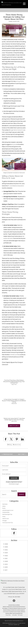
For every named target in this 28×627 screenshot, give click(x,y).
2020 (6, 561)
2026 (6, 544)
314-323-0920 (16, 597)
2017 (6, 570)
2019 (6, 564)
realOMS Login (17, 624)
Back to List (14, 425)
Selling (9, 444)
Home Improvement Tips (7, 522)
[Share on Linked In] (22, 439)
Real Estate (4, 504)
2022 (6, 555)
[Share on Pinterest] (17, 439)
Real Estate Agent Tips (7, 514)
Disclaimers (11, 624)
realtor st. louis (17, 444)
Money (3, 516)
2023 (6, 553)
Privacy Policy (8, 615)
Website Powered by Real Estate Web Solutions (14, 620)
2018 (6, 567)
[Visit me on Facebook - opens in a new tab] (14, 533)
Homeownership (5, 512)
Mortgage (4, 520)
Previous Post (8, 454)
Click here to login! (14, 484)
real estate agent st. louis (7, 510)
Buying (3, 508)
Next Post (21, 454)
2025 (6, 547)
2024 (6, 550)
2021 (6, 558)
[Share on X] (11, 439)
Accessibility (14, 615)
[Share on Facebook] (6, 439)
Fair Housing (20, 615)
